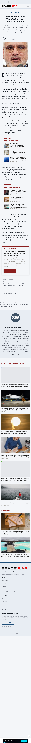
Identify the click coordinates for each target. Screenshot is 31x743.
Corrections (5, 606)
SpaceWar (5, 580)
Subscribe (5, 1)
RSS (10, 626)
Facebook (10, 293)
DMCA (28, 633)
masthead (9, 306)
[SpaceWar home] (9, 6)
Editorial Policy (6, 604)
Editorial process (24, 38)
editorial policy (24, 351)
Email (15, 293)
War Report (5, 586)
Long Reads (5, 589)
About (3, 598)
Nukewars (4, 583)
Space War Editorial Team (11, 38)
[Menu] (27, 6)
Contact (4, 609)
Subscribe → (8, 623)
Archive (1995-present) (8, 591)
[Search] (24, 6)
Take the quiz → (9, 271)
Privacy (18, 633)
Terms (23, 633)
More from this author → (15, 354)
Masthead (4, 601)
